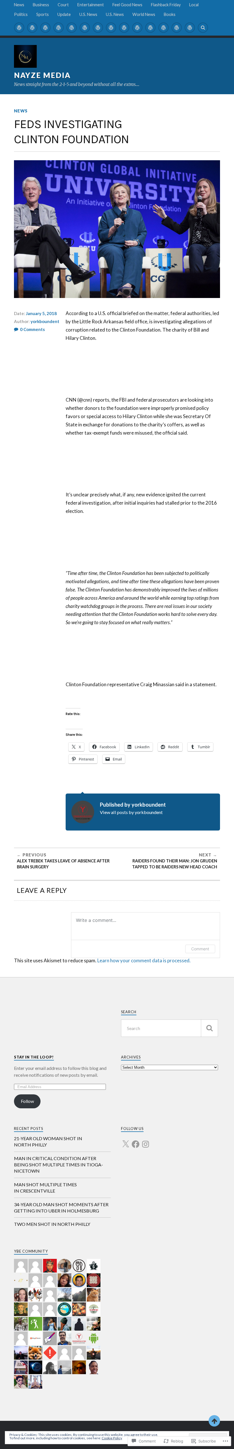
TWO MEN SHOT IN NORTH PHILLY (52, 1224)
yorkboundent (45, 321)
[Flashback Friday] (85, 27)
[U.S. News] (150, 27)
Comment (200, 948)
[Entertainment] (58, 27)
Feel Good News (127, 4)
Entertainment (90, 4)
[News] (19, 27)
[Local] (98, 27)
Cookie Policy (112, 1438)
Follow (27, 1101)
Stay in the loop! (34, 1057)
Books (169, 14)
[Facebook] (135, 1140)
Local (194, 4)
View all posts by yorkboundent (131, 812)
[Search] (203, 27)
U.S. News (88, 14)
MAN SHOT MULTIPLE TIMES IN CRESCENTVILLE (45, 1187)
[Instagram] (145, 1140)
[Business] (32, 27)
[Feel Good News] (71, 27)
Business (41, 4)
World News (143, 14)
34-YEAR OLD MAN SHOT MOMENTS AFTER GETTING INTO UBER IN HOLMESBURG (61, 1207)
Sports (42, 14)
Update (64, 14)
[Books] (190, 27)
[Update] (137, 27)
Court (63, 4)
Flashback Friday (166, 4)
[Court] (45, 27)
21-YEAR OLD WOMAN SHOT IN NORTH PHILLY (48, 1141)
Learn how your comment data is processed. (144, 960)
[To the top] (214, 1421)
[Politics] (111, 27)
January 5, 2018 (41, 313)
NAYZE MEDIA (42, 75)
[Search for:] (169, 1028)
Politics (21, 14)
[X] (125, 1140)
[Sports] (124, 27)
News (19, 4)
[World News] (177, 27)
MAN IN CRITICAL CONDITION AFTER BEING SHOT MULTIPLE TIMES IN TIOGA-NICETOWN (58, 1165)
